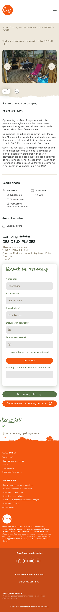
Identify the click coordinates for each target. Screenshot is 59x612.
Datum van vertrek (16, 337)
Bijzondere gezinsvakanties (13, 496)
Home (5, 27)
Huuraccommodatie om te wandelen (17, 485)
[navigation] (29, 464)
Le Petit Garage (42, 607)
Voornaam (11, 279)
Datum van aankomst (17, 323)
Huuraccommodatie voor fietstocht (17, 489)
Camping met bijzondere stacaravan (26, 27)
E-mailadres (13, 308)
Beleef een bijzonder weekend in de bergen (20, 500)
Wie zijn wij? (7, 457)
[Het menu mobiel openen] (54, 10)
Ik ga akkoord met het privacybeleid (29, 352)
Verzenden (29, 361)
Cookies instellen (9, 598)
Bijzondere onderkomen (12, 492)
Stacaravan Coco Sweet (12, 472)
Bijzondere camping (10, 503)
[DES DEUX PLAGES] (7, 10)
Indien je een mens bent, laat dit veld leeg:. (29, 368)
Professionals (8, 468)
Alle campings (8, 507)
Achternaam (13, 294)
